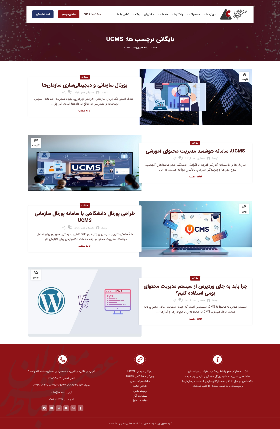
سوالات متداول (140, 401)
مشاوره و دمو (69, 14)
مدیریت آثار (140, 396)
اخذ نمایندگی (43, 14)
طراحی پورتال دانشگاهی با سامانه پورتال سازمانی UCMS (85, 217)
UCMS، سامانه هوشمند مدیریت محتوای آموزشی (195, 151)
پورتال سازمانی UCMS (140, 371)
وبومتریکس (140, 391)
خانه (155, 47)
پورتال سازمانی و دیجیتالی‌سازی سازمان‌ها (84, 85)
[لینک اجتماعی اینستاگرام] (73, 408)
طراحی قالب (140, 386)
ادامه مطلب (84, 110)
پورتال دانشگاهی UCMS (140, 376)
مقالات (85, 77)
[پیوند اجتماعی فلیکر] (51, 408)
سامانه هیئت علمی (140, 381)
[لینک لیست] (62, 378)
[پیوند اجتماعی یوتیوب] (66, 408)
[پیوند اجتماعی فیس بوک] (80, 408)
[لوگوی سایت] (233, 14)
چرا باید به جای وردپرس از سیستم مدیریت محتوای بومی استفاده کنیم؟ (195, 289)
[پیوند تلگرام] (44, 408)
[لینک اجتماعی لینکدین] (59, 408)
